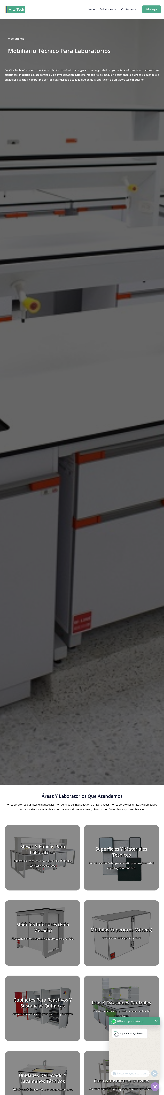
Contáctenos (128, 9)
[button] (114, 9)
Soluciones (106, 9)
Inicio (91, 9)
